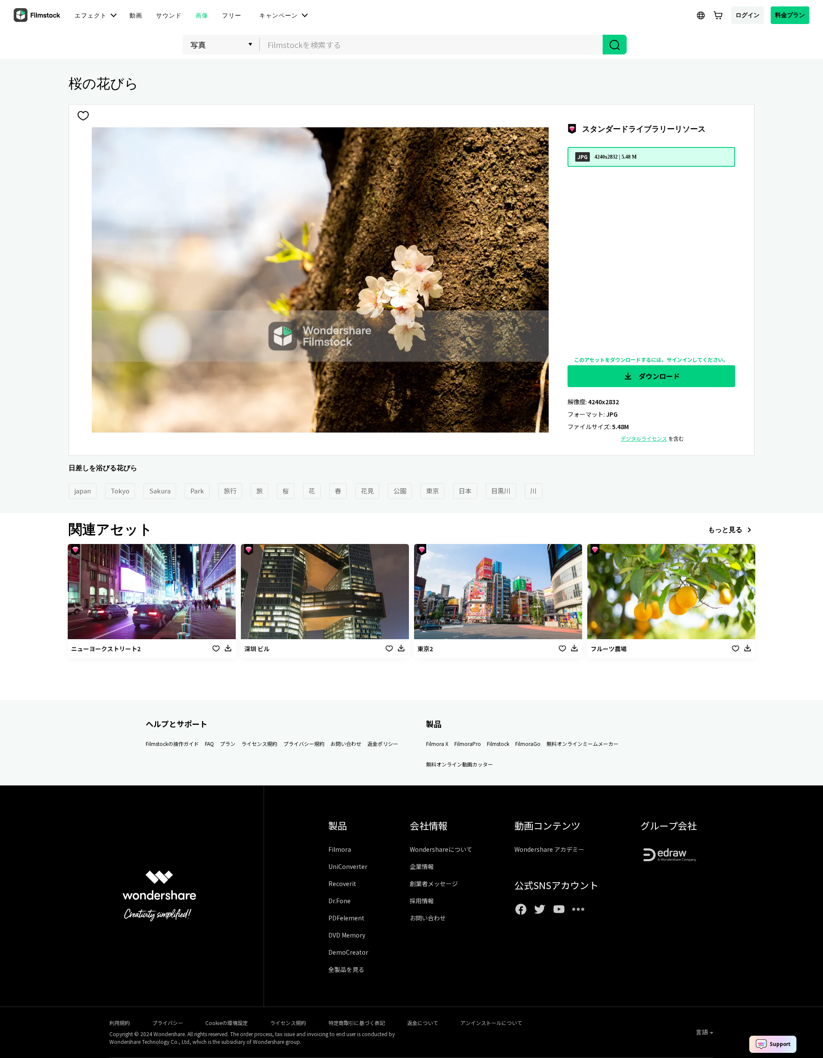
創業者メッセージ (434, 883)
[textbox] (431, 45)
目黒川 (501, 490)
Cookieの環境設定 (226, 1022)
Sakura (160, 490)
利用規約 (119, 1022)
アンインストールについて (491, 1022)
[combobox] (431, 44)
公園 (399, 490)
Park (197, 490)
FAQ (209, 743)
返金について (422, 1022)
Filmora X (437, 743)
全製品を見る (346, 969)
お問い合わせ (345, 743)
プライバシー (167, 1022)
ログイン (748, 14)
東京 (432, 490)
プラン (227, 743)
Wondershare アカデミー (549, 849)
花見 (367, 490)
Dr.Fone (339, 900)
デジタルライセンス (644, 438)
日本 (465, 490)
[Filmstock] (38, 15)
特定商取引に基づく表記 (356, 1022)
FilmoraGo (528, 743)
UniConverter (347, 866)
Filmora (339, 849)
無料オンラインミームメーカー (583, 743)
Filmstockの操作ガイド (172, 743)
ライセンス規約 (259, 743)
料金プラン (790, 14)
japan (82, 490)
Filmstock (498, 743)
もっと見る (725, 529)
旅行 (230, 490)
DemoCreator (348, 952)
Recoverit (342, 883)
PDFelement (346, 918)
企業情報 (422, 866)
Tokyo (120, 490)
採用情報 (422, 900)
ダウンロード (658, 376)
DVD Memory (346, 935)
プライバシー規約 (303, 743)
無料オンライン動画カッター (459, 764)
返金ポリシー (382, 743)
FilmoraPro (467, 743)
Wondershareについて (441, 849)
